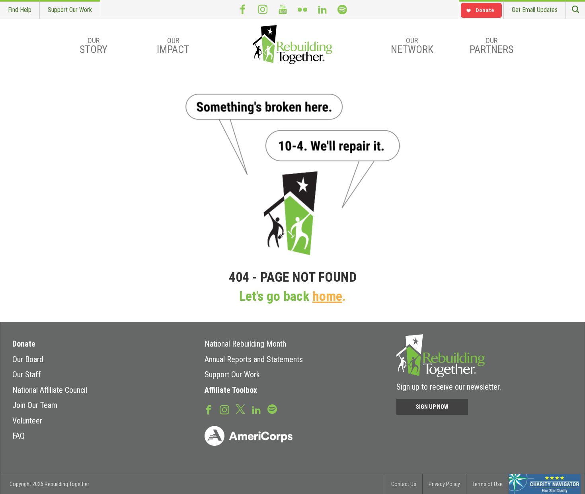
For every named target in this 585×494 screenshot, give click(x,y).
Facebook (243, 9)
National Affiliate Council (49, 390)
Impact (173, 45)
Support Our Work (70, 10)
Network (412, 45)
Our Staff (26, 374)
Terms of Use (487, 484)
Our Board (27, 359)
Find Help (19, 10)
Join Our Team (34, 405)
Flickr (302, 9)
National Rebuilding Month (245, 344)
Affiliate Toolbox (231, 390)
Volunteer (27, 420)
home (327, 296)
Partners (491, 45)
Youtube (282, 9)
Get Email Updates (535, 10)
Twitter (240, 409)
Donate (23, 344)
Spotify (342, 9)
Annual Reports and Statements (254, 359)
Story (93, 45)
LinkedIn (322, 9)
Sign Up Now (432, 407)
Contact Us (403, 484)
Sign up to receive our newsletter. (448, 387)
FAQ (18, 436)
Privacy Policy (444, 484)
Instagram (263, 9)
